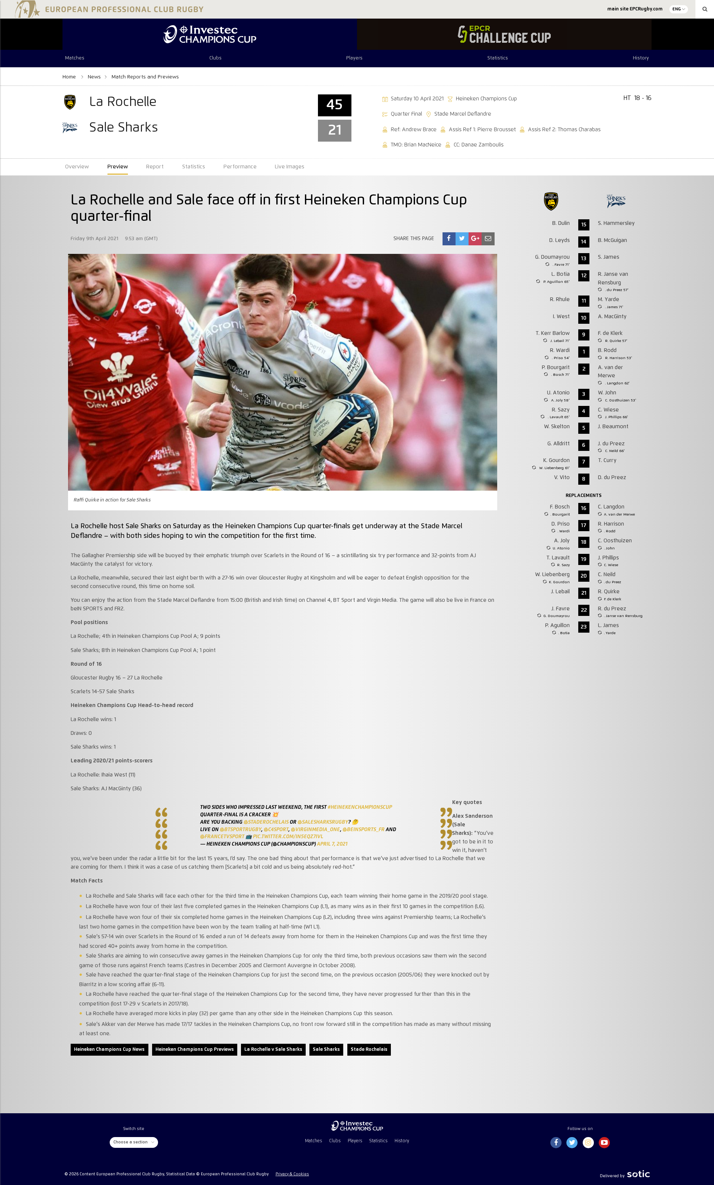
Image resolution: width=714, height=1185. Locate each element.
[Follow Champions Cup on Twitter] (572, 1143)
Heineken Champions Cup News (109, 1049)
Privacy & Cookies (292, 1174)
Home (69, 77)
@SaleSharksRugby (323, 822)
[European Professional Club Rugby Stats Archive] (108, 14)
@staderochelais (266, 822)
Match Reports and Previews (145, 77)
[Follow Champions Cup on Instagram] (588, 1143)
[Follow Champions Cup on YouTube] (604, 1143)
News (94, 77)
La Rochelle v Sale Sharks (273, 1049)
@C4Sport (276, 829)
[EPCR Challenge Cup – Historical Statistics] (504, 34)
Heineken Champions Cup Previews (194, 1049)
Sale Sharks (326, 1049)
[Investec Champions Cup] (209, 34)
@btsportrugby (240, 829)
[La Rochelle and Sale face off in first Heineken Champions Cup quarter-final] (449, 239)
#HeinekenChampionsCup (360, 807)
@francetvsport (222, 836)
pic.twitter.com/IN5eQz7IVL (288, 836)
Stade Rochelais (369, 1049)
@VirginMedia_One (315, 829)
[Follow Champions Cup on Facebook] (556, 1143)
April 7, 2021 (332, 844)
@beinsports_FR (363, 829)
